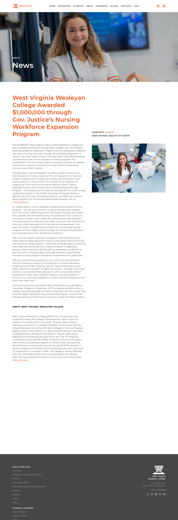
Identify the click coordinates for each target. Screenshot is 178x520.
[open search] (164, 6)
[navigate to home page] (22, 6)
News (15, 503)
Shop (15, 499)
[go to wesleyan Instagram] (148, 495)
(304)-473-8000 (158, 490)
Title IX (16, 479)
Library (16, 495)
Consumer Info (20, 483)
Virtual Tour (19, 516)
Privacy (16, 491)
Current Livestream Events (27, 475)
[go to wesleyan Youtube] (164, 494)
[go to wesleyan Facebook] (156, 495)
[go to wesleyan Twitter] (152, 494)
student (110, 132)
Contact (16, 471)
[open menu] (158, 6)
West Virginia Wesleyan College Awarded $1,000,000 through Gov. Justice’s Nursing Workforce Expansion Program (48, 116)
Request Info (19, 512)
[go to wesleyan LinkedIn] (160, 495)
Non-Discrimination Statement (28, 487)
